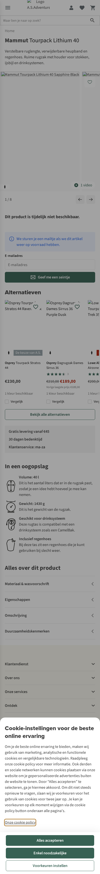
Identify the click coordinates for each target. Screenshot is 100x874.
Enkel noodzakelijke (50, 853)
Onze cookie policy (20, 822)
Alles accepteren (50, 840)
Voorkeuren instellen (50, 865)
